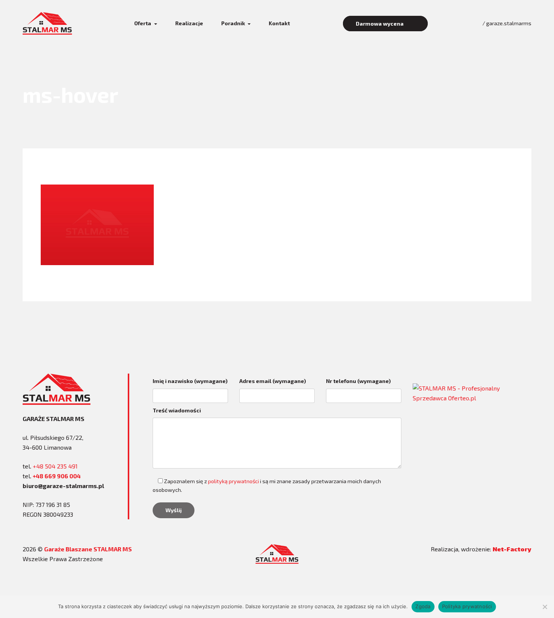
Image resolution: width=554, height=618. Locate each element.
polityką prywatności (233, 481)
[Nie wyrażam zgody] (544, 606)
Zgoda (422, 606)
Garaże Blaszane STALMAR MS (88, 548)
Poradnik (233, 23)
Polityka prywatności (467, 606)
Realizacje (189, 23)
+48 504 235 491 (55, 466)
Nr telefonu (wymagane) (358, 381)
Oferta (143, 23)
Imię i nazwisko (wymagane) (190, 381)
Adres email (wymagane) (272, 381)
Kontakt (279, 23)
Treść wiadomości (177, 410)
